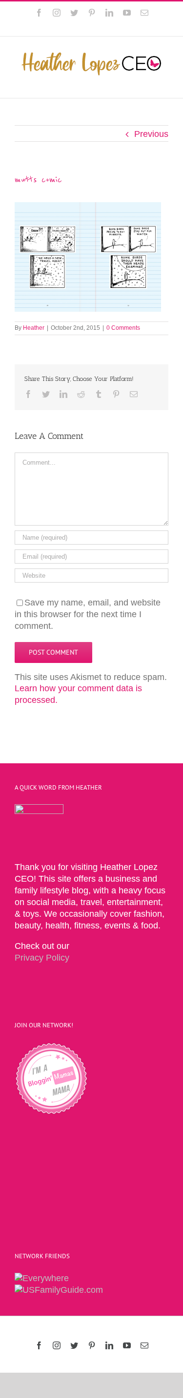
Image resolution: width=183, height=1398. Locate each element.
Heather (33, 327)
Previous (151, 134)
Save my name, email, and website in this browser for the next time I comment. (88, 614)
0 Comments (123, 327)
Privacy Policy (42, 958)
